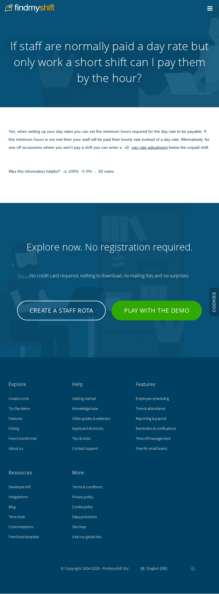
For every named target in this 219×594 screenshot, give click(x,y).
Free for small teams (151, 448)
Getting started (84, 398)
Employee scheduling (152, 398)
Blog (12, 506)
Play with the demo (157, 310)
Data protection (84, 516)
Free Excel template (24, 536)
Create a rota (19, 398)
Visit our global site (86, 536)
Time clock (17, 516)
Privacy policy (82, 496)
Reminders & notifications (156, 428)
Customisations (21, 526)
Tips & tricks (81, 438)
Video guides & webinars (91, 418)
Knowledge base (85, 408)
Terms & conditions (87, 486)
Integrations (18, 496)
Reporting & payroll (151, 418)
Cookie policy (82, 506)
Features (15, 418)
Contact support (85, 448)
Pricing (14, 428)
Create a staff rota (61, 310)
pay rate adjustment (150, 147)
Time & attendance (150, 408)
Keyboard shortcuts (87, 428)
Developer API (20, 486)
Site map (79, 526)
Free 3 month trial (22, 438)
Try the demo (19, 408)
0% (88, 171)
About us (16, 448)
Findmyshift (32, 567)
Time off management (153, 438)
